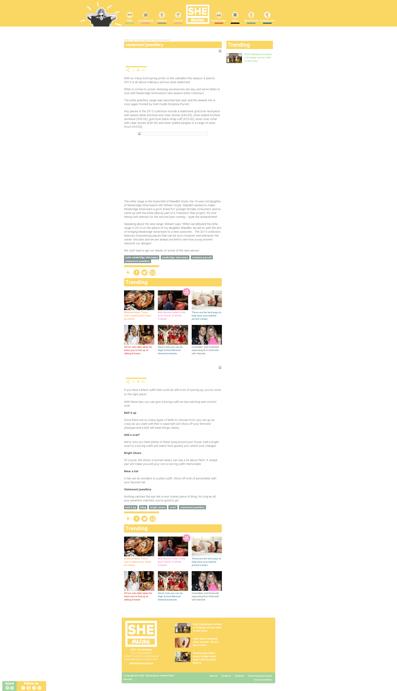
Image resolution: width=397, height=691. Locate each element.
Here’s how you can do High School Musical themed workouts (170, 350)
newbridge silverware (175, 257)
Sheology (127, 679)
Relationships (219, 20)
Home (126, 40)
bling (143, 507)
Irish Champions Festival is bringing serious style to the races (258, 57)
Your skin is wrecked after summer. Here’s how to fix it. (205, 642)
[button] (12, 688)
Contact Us (226, 676)
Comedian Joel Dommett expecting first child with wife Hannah (205, 350)
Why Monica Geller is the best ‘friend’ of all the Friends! (171, 315)
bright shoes (158, 507)
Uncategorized (134, 63)
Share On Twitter (138, 70)
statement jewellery (137, 261)
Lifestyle (178, 20)
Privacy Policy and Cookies (260, 676)
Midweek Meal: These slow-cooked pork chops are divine (137, 315)
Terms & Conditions (263, 680)
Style (129, 20)
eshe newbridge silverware (141, 257)
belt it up (130, 507)
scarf (173, 507)
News (235, 20)
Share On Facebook (133, 70)
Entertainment (146, 20)
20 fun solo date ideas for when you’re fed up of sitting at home (138, 350)
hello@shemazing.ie (141, 663)
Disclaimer (239, 676)
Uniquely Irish (267, 20)
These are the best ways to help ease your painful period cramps (206, 315)
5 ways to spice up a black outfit (151, 370)
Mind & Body (251, 20)
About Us (213, 676)
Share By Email (143, 70)
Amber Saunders (171, 63)
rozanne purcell (202, 257)
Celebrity (162, 20)
